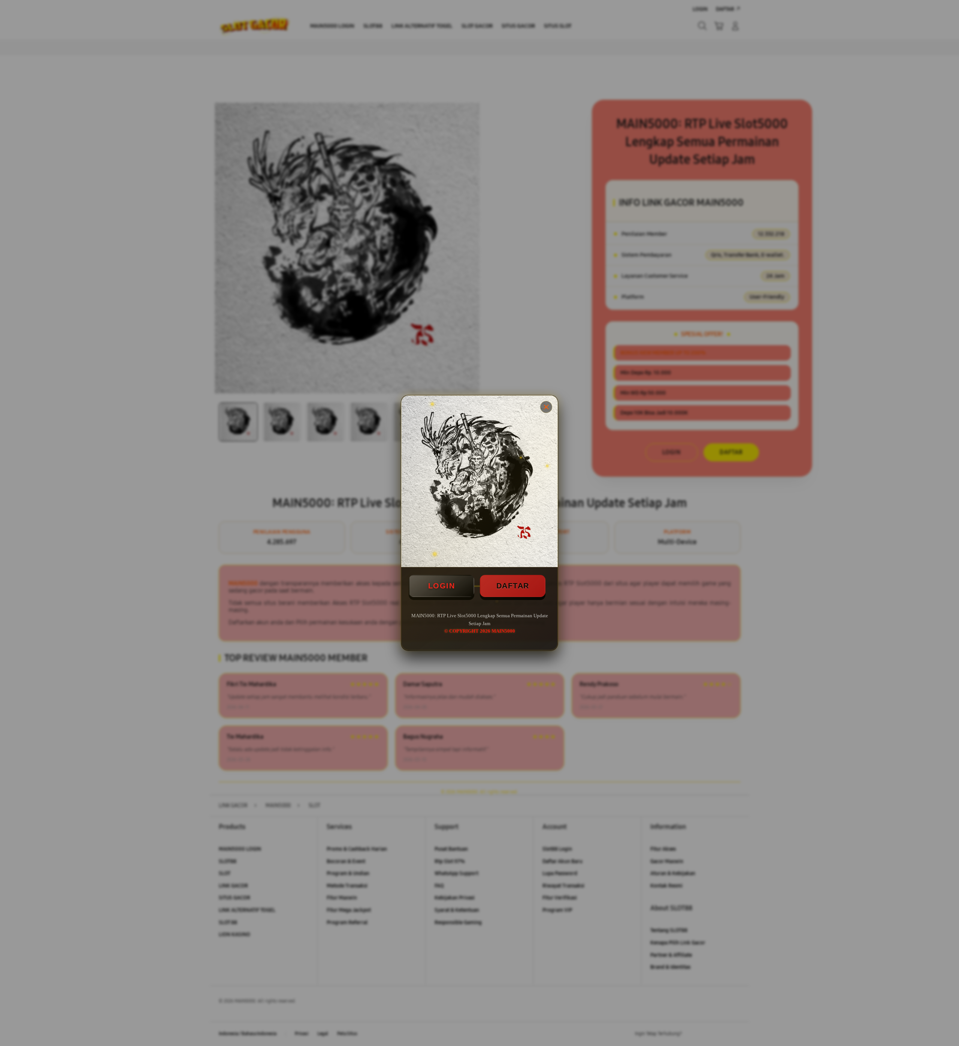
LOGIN (441, 586)
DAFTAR (512, 586)
